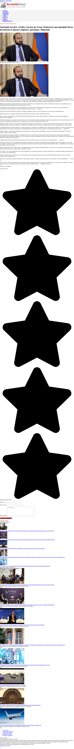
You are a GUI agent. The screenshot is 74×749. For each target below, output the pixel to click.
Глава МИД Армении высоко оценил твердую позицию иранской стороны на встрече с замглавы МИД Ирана (27, 539)
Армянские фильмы (8, 731)
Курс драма (5, 730)
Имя (1, 502)
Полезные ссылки (7, 734)
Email (2, 505)
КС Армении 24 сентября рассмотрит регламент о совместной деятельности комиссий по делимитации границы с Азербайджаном (32, 557)
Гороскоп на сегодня (5, 745)
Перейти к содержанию (6, 0)
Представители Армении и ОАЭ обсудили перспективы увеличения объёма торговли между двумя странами (27, 530)
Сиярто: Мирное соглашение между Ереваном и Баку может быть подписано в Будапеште (22, 548)
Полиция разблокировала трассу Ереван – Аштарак (12, 685)
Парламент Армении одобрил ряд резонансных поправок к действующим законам (20, 705)
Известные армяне (7, 732)
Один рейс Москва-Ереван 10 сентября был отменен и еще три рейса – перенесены (20, 725)
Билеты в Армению (8, 735)
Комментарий (3, 515)
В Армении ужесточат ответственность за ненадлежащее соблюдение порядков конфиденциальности (25, 566)
